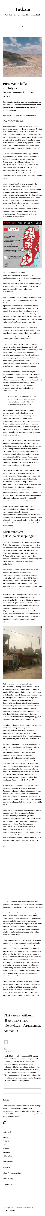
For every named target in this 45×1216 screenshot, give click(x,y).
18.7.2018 (7, 1051)
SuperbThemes (9, 1210)
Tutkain (22, 9)
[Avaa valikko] (22, 27)
